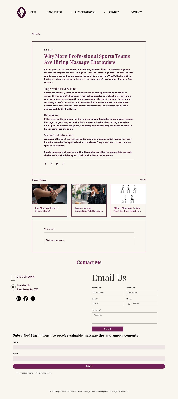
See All (143, 180)
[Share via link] (63, 163)
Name (16, 342)
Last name (130, 288)
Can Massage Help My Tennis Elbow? (47, 209)
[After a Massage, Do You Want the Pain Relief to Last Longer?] (128, 194)
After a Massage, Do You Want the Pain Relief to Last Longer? (127, 210)
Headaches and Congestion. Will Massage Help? (88, 210)
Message (96, 310)
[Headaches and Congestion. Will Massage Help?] (89, 194)
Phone (129, 299)
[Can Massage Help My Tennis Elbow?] (49, 194)
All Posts (36, 34)
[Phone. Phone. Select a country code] (130, 303)
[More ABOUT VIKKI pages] (71, 12)
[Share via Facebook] (45, 163)
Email (15, 354)
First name (96, 288)
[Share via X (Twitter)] (51, 163)
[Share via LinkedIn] (57, 163)
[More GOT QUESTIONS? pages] (104, 12)
